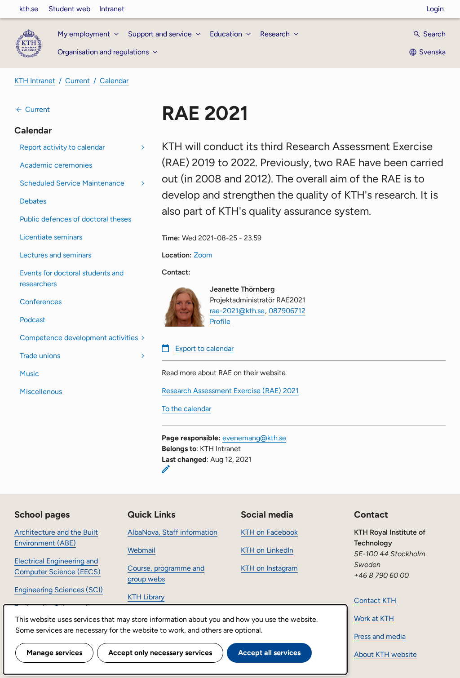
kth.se (28, 8)
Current (77, 80)
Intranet (111, 8)
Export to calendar (204, 348)
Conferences (41, 301)
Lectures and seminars (55, 255)
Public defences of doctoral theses (75, 219)
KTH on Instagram (269, 568)
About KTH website (385, 654)
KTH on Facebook (269, 532)
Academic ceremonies (56, 165)
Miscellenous (41, 391)
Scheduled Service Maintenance (72, 183)
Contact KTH (375, 600)
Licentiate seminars (51, 237)
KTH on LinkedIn (267, 550)
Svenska (432, 52)
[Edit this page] (166, 469)
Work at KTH (374, 618)
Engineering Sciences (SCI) (58, 589)
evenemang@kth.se (254, 438)
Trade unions (40, 355)
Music (29, 373)
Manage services (54, 652)
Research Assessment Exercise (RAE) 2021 (230, 390)
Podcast (32, 319)
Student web (69, 8)
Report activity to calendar (62, 147)
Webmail (141, 550)
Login (435, 8)
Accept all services (269, 652)
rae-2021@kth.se (237, 310)
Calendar (114, 80)
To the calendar (186, 408)
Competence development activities (79, 337)
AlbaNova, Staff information (172, 532)
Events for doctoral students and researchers (72, 278)
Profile (220, 321)
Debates (33, 201)
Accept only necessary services (160, 652)
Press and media (380, 636)
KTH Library (146, 597)
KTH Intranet (34, 80)
